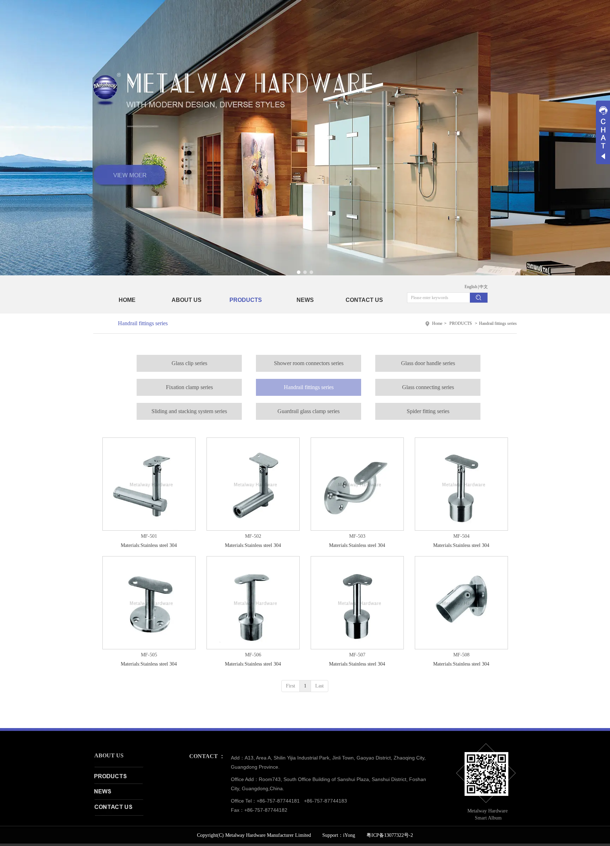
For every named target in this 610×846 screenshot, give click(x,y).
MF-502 (253, 536)
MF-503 (357, 536)
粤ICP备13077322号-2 (389, 835)
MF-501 (149, 536)
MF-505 (149, 654)
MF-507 (357, 654)
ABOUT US (109, 755)
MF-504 (461, 536)
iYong (349, 835)
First (290, 686)
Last (319, 686)
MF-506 (253, 654)
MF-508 (461, 654)
